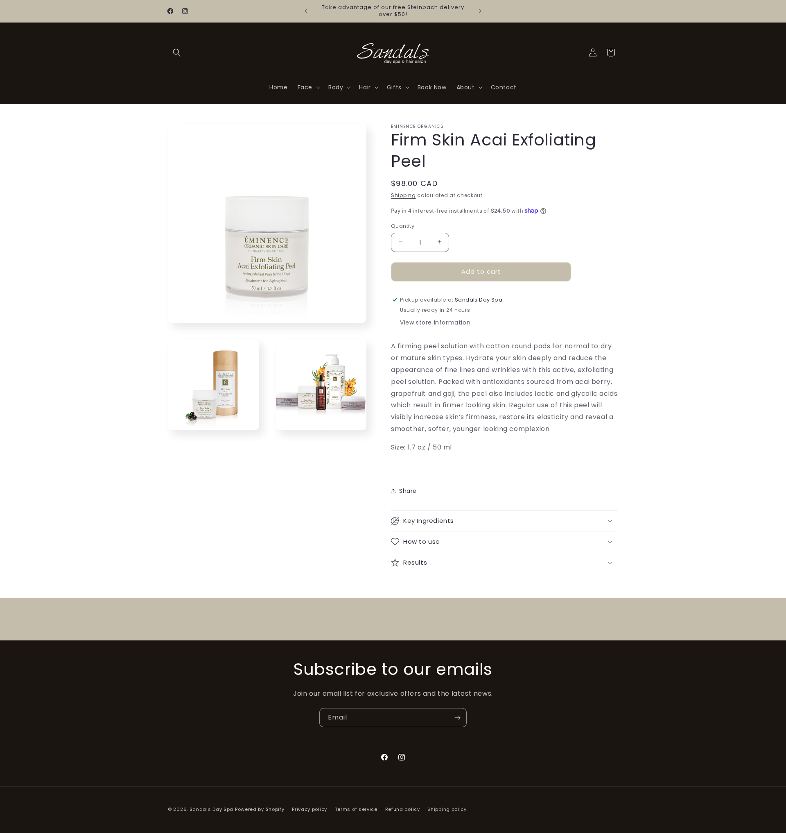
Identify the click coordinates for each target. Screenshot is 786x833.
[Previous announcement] (306, 11)
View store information (435, 322)
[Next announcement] (480, 11)
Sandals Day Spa (212, 809)
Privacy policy (309, 809)
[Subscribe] (457, 717)
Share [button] (408, 490)
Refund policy (402, 809)
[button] (177, 52)
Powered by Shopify (260, 809)
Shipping (403, 195)
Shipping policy (447, 809)
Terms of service (356, 809)
